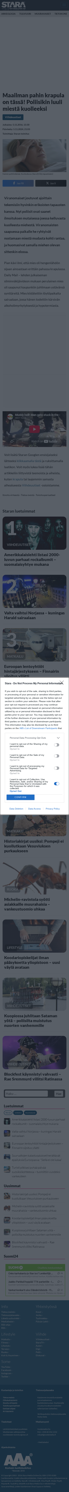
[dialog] (34, 746)
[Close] (63, 684)
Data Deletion (16, 808)
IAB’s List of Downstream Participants (38, 728)
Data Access (34, 808)
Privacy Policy (53, 808)
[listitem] (34, 738)
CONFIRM (20, 797)
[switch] (56, 744)
